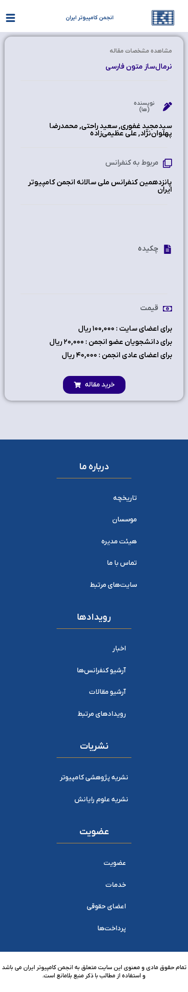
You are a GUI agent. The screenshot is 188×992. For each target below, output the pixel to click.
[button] (94, 385)
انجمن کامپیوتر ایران (90, 17)
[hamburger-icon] (10, 19)
